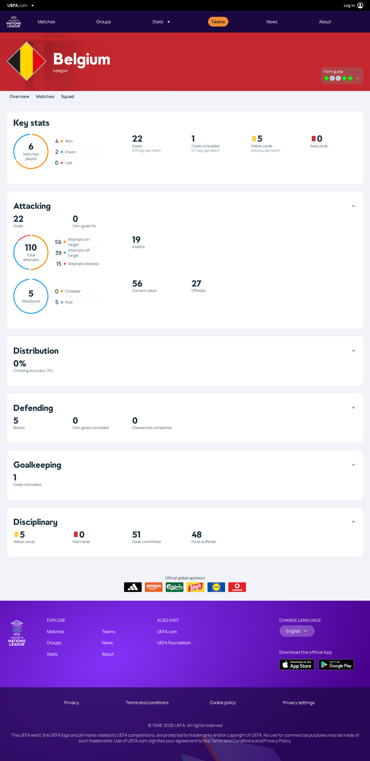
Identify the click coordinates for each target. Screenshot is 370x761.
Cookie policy (223, 702)
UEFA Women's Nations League (14, 21)
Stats (52, 654)
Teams (108, 632)
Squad (67, 96)
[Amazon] (154, 587)
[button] (161, 22)
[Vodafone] (237, 587)
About (108, 654)
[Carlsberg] (174, 587)
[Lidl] (216, 587)
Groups (54, 643)
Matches (45, 96)
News (107, 643)
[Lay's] (195, 587)
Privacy (71, 702)
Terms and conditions (147, 702)
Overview (20, 96)
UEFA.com (167, 632)
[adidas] (133, 587)
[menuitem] (60, 22)
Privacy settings (298, 702)
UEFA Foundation (174, 643)
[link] (46, 22)
